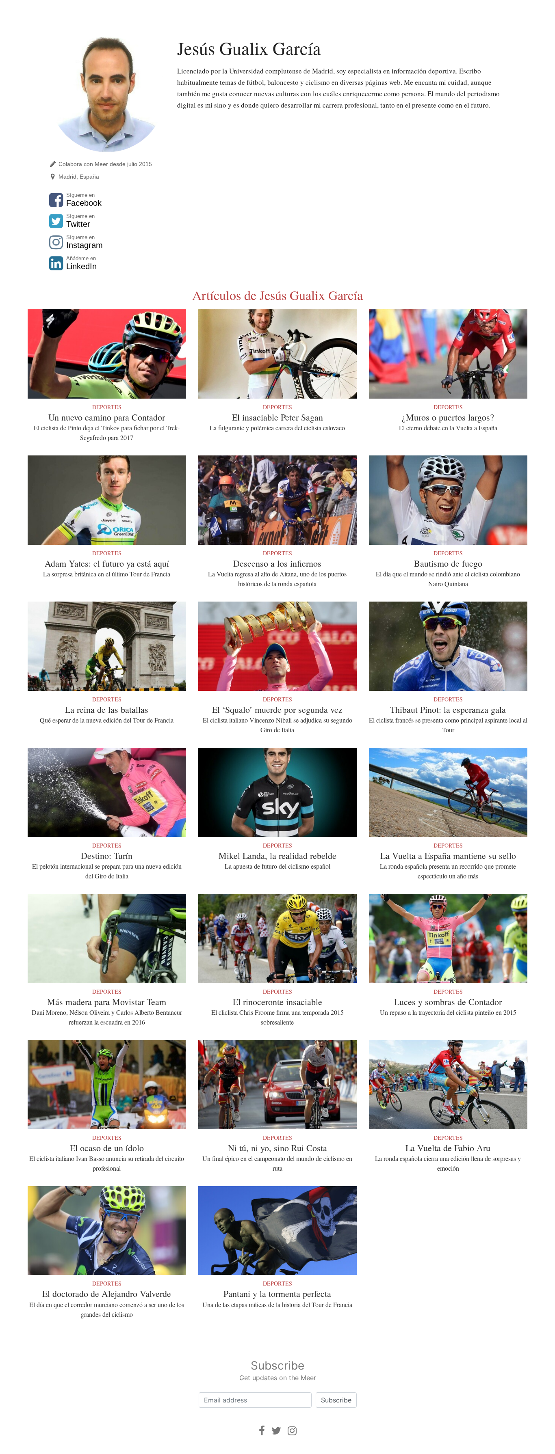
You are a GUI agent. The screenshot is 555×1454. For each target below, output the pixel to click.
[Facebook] (262, 1430)
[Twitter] (276, 1430)
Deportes (106, 407)
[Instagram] (292, 1430)
